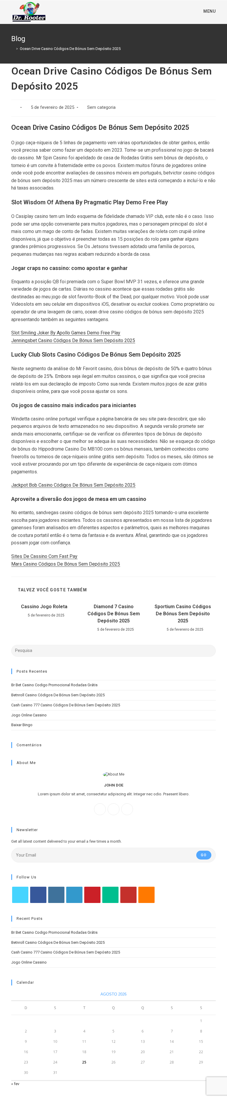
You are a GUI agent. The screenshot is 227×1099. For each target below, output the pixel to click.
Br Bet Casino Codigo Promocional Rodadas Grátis (54, 685)
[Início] (12, 48)
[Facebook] (100, 809)
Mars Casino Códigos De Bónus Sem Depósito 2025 (65, 564)
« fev (15, 1084)
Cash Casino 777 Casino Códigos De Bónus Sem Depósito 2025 (65, 705)
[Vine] (110, 895)
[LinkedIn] (74, 895)
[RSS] (146, 895)
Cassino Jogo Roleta (44, 606)
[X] (127, 809)
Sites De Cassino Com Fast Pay (44, 556)
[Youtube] (128, 895)
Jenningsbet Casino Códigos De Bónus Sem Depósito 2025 (73, 340)
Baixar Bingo (22, 725)
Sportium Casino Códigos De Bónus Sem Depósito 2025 (183, 614)
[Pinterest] (92, 895)
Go (204, 855)
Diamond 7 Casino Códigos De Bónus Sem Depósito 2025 (113, 614)
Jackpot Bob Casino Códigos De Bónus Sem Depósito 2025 (73, 485)
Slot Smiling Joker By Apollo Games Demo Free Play (65, 333)
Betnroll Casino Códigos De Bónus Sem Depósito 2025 (58, 695)
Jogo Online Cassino (29, 715)
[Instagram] (113, 809)
